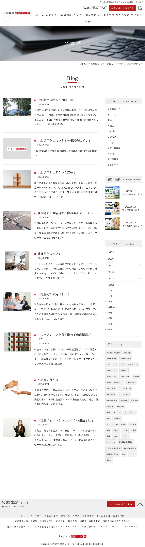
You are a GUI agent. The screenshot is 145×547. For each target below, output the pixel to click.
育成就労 (127, 352)
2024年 (110, 265)
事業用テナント (112, 454)
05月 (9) (111, 329)
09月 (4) (111, 307)
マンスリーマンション (129, 364)
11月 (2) (111, 295)
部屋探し (111, 131)
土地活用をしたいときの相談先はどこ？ (64, 140)
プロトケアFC (124, 394)
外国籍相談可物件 (113, 352)
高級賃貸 (136, 376)
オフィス (111, 114)
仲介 (124, 454)
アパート (125, 436)
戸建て (116, 436)
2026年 (110, 252)
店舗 (109, 120)
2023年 (110, 271)
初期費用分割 (131, 382)
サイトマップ (131, 526)
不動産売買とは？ (49, 380)
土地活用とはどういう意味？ (56, 172)
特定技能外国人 (130, 448)
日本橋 (133, 430)
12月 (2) (111, 290)
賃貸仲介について (49, 253)
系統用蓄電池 (114, 159)
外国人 (110, 125)
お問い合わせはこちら (122, 8)
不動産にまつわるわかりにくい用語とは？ (65, 420)
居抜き (116, 430)
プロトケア (112, 164)
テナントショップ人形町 (116, 424)
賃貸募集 (134, 400)
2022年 (110, 278)
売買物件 (111, 153)
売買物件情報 (126, 358)
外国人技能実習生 (113, 448)
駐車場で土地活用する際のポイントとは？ (65, 213)
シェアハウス (111, 364)
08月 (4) (111, 312)
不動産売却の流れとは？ (53, 294)
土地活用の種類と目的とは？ (56, 100)
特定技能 (120, 406)
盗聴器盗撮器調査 (126, 442)
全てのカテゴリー (116, 108)
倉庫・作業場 (114, 147)
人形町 (124, 430)
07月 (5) (111, 318)
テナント (132, 454)
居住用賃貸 (110, 394)
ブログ (110, 142)
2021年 (110, 284)
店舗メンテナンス (113, 412)
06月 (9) (111, 323)
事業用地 (124, 400)
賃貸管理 (111, 136)
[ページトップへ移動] (140, 504)
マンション (110, 442)
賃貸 (108, 436)
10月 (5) (111, 301)
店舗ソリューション (114, 382)
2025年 (110, 258)
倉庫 (108, 418)
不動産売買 (110, 388)
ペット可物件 (111, 376)
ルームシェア (111, 370)
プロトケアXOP (125, 388)
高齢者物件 (125, 376)
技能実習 (110, 406)
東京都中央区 (111, 358)
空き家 (109, 460)
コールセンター (130, 412)
